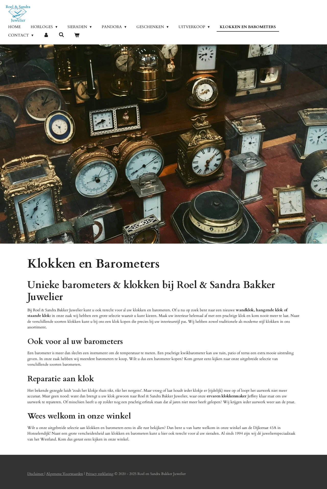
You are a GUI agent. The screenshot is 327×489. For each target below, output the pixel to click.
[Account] (46, 35)
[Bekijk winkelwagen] (77, 35)
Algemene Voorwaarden (64, 473)
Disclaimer (35, 473)
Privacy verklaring (99, 473)
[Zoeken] (61, 35)
